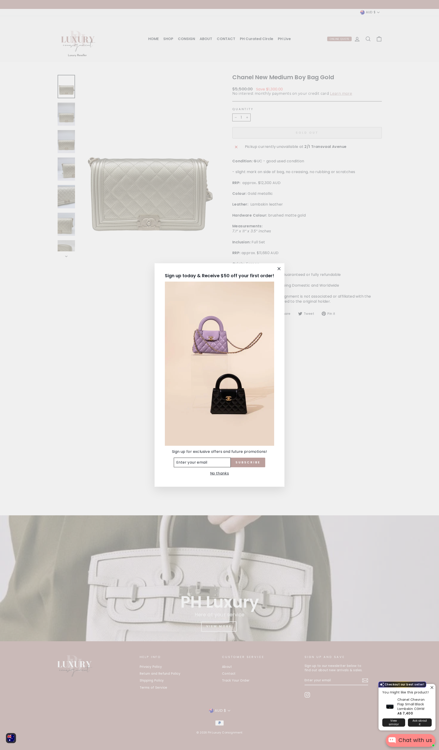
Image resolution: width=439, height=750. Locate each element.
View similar (394, 722)
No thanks (219, 473)
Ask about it (419, 722)
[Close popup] (431, 688)
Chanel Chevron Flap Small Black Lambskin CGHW (411, 704)
